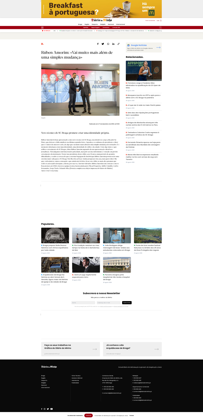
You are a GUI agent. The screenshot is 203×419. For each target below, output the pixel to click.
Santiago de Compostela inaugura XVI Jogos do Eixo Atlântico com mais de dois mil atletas (99, 30)
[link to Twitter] (48, 409)
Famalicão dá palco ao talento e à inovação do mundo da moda (54, 30)
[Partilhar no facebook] (97, 44)
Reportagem (95, 27)
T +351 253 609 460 (108, 387)
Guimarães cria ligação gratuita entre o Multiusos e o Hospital (143, 30)
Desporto (95, 24)
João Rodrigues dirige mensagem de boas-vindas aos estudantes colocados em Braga (116, 230)
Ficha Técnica (76, 376)
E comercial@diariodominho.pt (111, 393)
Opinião (85, 27)
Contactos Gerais (107, 376)
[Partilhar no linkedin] (113, 44)
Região (87, 24)
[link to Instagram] (44, 409)
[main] (101, 199)
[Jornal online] (49, 21)
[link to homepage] (101, 20)
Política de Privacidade (105, 306)
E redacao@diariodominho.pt (142, 383)
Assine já (88, 415)
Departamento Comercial (141, 387)
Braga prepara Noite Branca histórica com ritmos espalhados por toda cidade (55, 229)
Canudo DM (116, 27)
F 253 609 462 (137, 389)
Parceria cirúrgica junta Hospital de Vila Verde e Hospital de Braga (115, 259)
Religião (102, 24)
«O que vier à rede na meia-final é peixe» (139, 105)
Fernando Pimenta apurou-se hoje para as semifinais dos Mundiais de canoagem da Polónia (143, 143)
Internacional (120, 24)
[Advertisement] (101, 196)
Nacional (111, 24)
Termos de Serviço (118, 306)
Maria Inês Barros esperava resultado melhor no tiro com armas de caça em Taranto (142, 155)
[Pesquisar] (160, 27)
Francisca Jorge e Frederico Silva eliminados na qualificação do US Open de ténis (141, 62)
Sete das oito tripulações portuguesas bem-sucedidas (144, 112)
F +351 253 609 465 (108, 389)
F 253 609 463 (137, 398)
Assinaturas (75, 380)
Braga (80, 24)
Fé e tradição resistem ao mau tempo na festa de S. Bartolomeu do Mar (85, 229)
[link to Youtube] (51, 409)
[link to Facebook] (41, 409)
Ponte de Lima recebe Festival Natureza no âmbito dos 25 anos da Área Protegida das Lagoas (147, 230)
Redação (135, 376)
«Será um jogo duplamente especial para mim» (85, 259)
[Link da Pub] (101, 9)
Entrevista (106, 27)
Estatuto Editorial (77, 378)
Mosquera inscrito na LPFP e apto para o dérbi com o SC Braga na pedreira (143, 96)
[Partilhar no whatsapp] (108, 44)
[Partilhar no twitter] (103, 44)
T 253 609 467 (137, 378)
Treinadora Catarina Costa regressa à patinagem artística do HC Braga (142, 133)
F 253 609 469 (137, 380)
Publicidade (75, 383)
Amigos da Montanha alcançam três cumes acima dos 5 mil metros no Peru (143, 123)
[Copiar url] (119, 44)
